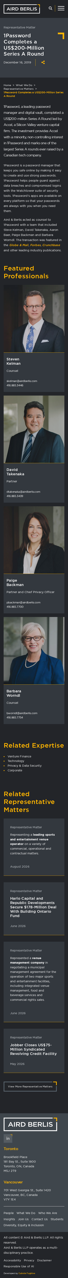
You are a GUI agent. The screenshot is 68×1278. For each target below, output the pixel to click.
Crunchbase (51, 245)
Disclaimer (44, 1260)
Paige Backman (15, 582)
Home (7, 85)
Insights (9, 1219)
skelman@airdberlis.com (22, 381)
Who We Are (47, 1213)
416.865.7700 (15, 606)
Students (57, 1219)
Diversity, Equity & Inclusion (24, 1225)
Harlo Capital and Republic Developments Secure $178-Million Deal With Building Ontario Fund (33, 907)
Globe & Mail (18, 245)
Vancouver (13, 1182)
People (9, 1213)
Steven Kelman (13, 361)
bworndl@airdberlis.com (22, 713)
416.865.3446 (15, 385)
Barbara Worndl (14, 693)
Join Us (23, 1219)
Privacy (29, 1260)
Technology (16, 761)
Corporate (15, 770)
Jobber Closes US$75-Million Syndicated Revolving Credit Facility (33, 1049)
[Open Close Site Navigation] (61, 8)
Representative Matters (19, 88)
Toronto (11, 1148)
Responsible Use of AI (19, 1266)
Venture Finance (19, 756)
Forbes (35, 245)
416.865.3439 (15, 496)
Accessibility (12, 1260)
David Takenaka (15, 471)
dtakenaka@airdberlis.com (23, 491)
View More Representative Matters (30, 1086)
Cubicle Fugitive (26, 1273)
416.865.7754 (15, 717)
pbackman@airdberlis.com (23, 602)
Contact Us (40, 1219)
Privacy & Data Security (25, 765)
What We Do (24, 85)
